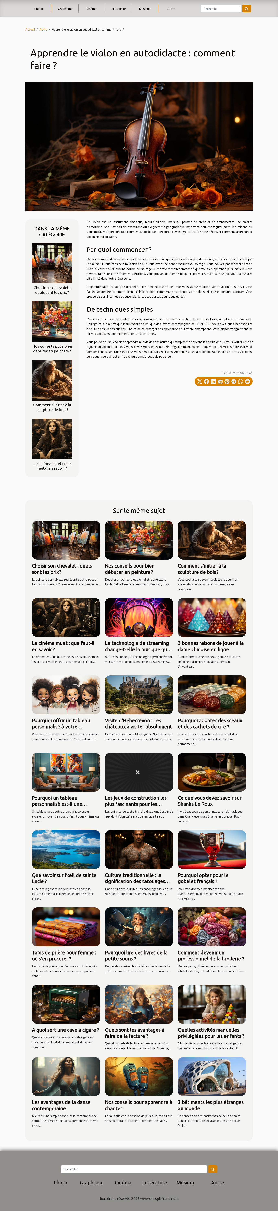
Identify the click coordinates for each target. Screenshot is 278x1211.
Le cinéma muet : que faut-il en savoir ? (52, 465)
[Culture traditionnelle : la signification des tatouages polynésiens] (139, 849)
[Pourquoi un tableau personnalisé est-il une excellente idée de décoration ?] (66, 771)
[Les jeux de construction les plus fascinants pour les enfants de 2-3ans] (139, 771)
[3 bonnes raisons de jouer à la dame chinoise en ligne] (212, 617)
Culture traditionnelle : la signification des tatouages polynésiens (135, 881)
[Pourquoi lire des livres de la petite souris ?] (139, 926)
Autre (171, 8)
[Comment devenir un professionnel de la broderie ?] (212, 926)
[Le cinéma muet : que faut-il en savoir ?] (52, 438)
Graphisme (65, 8)
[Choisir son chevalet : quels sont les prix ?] (52, 262)
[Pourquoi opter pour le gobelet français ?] (212, 849)
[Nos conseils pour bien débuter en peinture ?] (52, 321)
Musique (144, 8)
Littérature (118, 8)
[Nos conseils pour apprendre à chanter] (139, 1076)
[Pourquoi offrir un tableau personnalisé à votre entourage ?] (66, 694)
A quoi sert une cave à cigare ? (65, 1030)
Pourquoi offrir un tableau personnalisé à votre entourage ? (61, 727)
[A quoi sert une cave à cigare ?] (66, 1003)
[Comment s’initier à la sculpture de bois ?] (52, 379)
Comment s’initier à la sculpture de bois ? (52, 407)
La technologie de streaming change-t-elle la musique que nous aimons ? (137, 649)
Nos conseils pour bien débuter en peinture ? (52, 348)
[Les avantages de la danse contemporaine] (66, 1076)
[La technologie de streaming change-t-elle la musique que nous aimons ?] (139, 617)
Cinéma (91, 8)
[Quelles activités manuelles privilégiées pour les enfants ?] (212, 1003)
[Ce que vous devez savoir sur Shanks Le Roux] (212, 771)
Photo (38, 8)
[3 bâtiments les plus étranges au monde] (212, 1076)
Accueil (30, 29)
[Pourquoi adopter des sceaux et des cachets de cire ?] (212, 694)
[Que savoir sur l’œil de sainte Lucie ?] (66, 849)
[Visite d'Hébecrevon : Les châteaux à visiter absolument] (139, 694)
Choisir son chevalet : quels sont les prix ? (52, 290)
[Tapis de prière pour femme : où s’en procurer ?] (66, 926)
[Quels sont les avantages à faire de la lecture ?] (139, 1003)
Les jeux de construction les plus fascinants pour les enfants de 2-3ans (136, 804)
